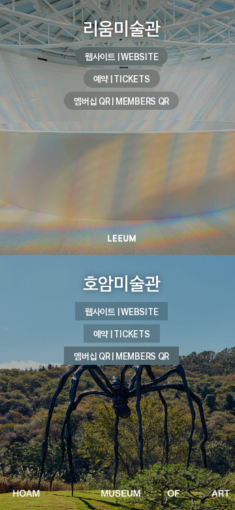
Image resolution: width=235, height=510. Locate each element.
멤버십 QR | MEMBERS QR (121, 101)
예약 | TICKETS (121, 78)
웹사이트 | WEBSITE (121, 56)
